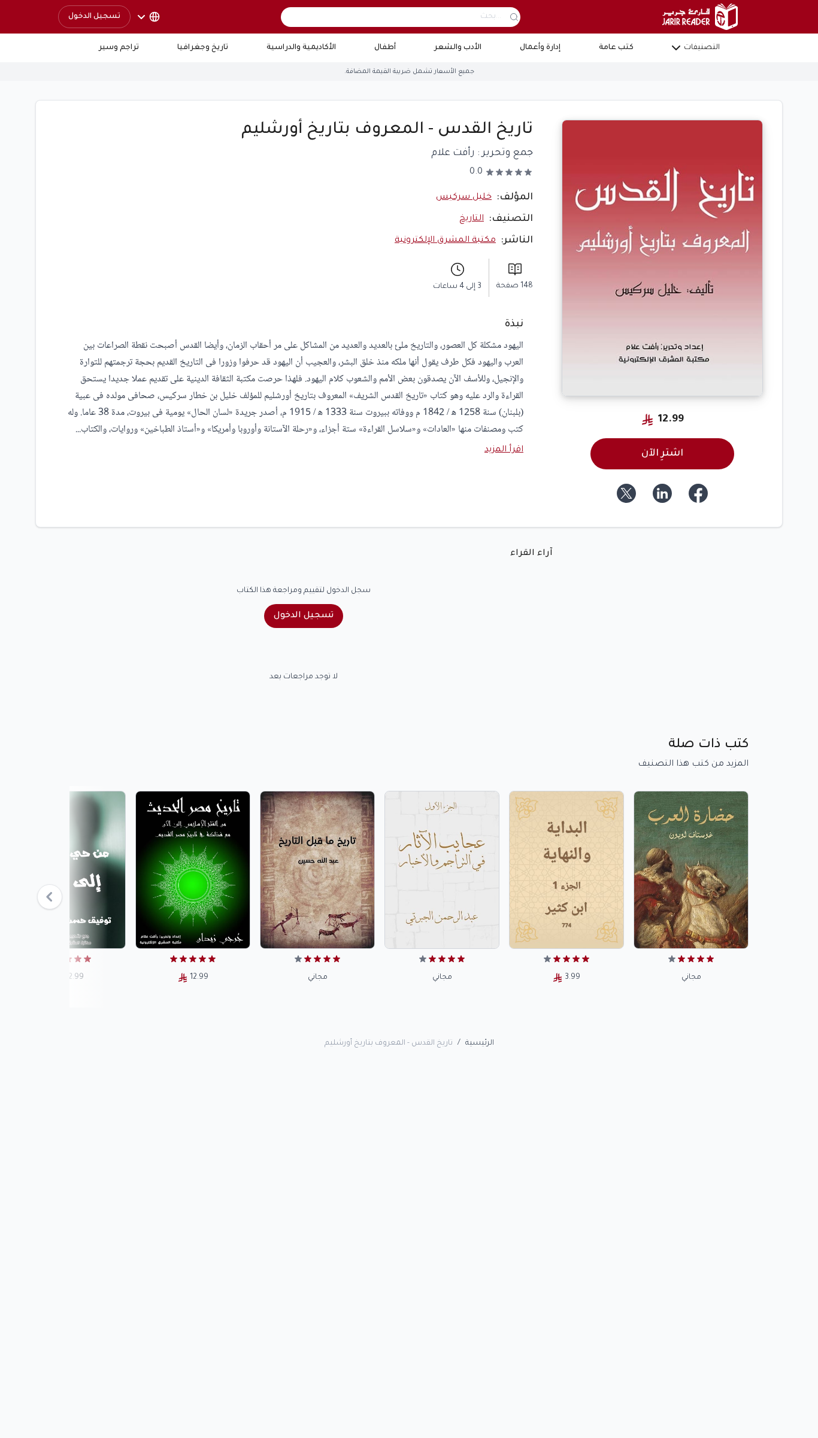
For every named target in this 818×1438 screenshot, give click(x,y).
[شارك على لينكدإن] (662, 493)
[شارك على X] (626, 493)
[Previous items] (49, 896)
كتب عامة (616, 48)
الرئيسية (479, 1043)
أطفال (385, 48)
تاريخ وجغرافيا (202, 48)
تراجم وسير (119, 48)
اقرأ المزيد (503, 450)
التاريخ (471, 219)
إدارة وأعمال (540, 48)
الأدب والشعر (457, 48)
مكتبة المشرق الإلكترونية (445, 240)
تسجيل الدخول (94, 17)
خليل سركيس (464, 197)
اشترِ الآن (662, 453)
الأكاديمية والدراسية (301, 48)
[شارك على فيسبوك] (698, 493)
